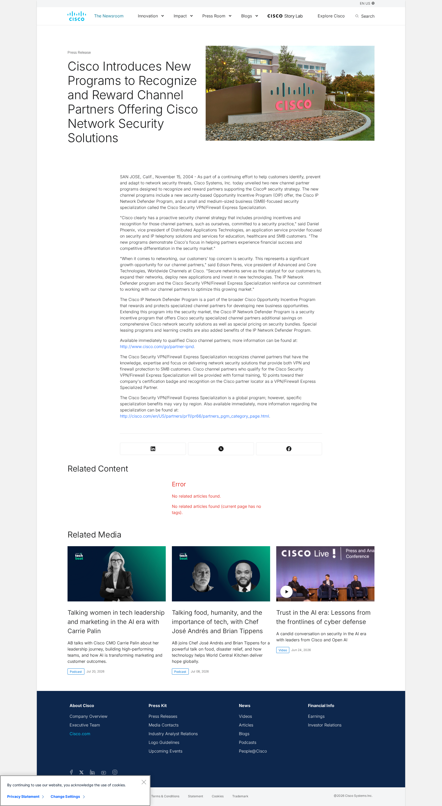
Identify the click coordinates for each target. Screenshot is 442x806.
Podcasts (247, 742)
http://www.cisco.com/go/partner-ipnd (157, 346)
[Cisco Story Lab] (285, 16)
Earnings (316, 716)
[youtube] (103, 773)
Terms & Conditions (165, 796)
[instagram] (115, 773)
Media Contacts (164, 724)
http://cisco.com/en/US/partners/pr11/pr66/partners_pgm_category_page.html (194, 416)
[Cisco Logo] (77, 16)
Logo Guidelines (164, 742)
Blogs (246, 15)
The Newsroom (109, 15)
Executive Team (85, 724)
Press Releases (163, 716)
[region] (75, 790)
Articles (246, 724)
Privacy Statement (23, 796)
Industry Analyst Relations (173, 733)
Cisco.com (80, 733)
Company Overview (88, 716)
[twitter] (82, 773)
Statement (195, 796)
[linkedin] (92, 773)
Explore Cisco (331, 15)
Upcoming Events (165, 751)
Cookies (218, 796)
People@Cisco (253, 751)
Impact (180, 15)
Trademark (240, 796)
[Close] (143, 782)
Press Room (213, 15)
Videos (245, 716)
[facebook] (71, 773)
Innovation (148, 15)
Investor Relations (324, 724)
